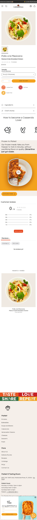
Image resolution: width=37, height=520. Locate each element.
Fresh (3, 442)
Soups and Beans (7, 425)
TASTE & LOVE (9, 514)
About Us (4, 451)
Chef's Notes (9, 111)
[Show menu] (2, 6)
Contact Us (5, 467)
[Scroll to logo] (7, 130)
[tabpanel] (18, 255)
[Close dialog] (35, 497)
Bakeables (5, 422)
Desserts (4, 438)
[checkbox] (15, 243)
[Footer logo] (7, 408)
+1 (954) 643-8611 (12, 492)
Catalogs (4, 461)
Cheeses (4, 435)
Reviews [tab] (6, 238)
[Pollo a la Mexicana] (18, 290)
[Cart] (34, 6)
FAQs (3, 464)
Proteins (4, 419)
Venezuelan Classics (8, 432)
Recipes (4, 458)
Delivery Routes (6, 455)
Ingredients (9, 105)
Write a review (18, 231)
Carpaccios (5, 429)
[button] (18, 214)
